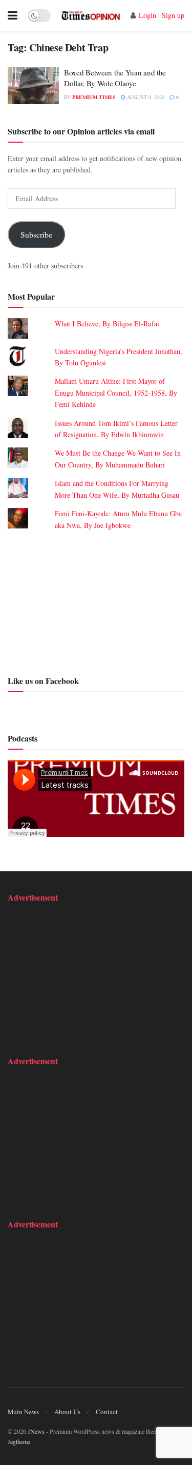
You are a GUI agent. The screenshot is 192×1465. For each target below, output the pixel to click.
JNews (36, 1431)
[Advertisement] (96, 601)
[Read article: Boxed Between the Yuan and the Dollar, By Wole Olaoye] (33, 85)
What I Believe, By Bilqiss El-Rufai (107, 323)
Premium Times (94, 97)
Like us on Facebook (43, 681)
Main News (23, 1411)
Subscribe (36, 234)
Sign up (173, 15)
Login (147, 15)
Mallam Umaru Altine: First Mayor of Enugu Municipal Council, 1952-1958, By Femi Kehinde (116, 392)
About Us (67, 1411)
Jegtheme (19, 1441)
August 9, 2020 (144, 97)
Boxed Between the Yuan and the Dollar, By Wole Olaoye (115, 77)
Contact (107, 1411)
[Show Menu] (12, 15)
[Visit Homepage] (90, 15)
